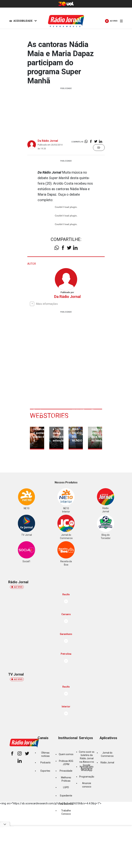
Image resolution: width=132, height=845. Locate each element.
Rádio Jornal (107, 762)
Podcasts (45, 762)
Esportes (45, 770)
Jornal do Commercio (107, 754)
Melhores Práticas (66, 779)
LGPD (66, 787)
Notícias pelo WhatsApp (87, 768)
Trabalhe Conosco (66, 812)
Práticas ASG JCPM (66, 763)
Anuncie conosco (86, 785)
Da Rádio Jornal (48, 140)
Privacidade (66, 770)
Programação (86, 776)
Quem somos (66, 754)
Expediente (66, 795)
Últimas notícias (45, 754)
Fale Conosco (66, 803)
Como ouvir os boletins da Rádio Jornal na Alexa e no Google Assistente (86, 760)
